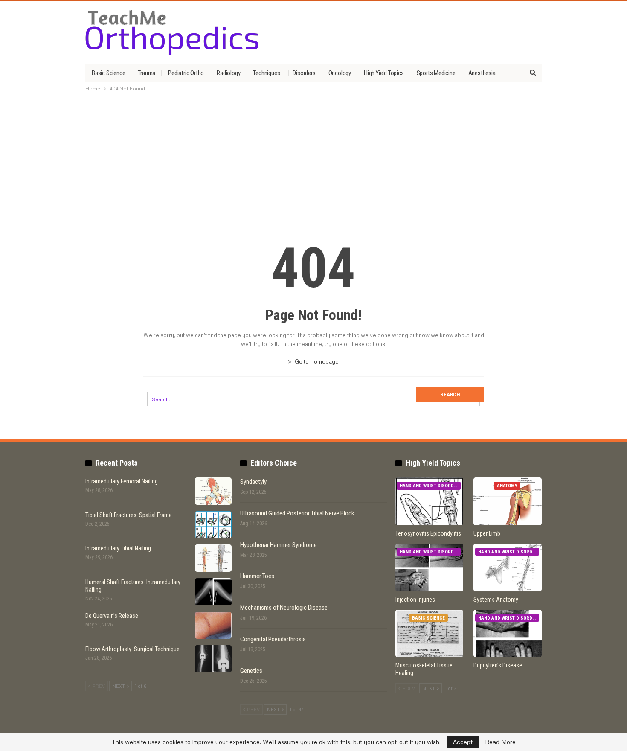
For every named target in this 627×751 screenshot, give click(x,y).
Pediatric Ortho (186, 73)
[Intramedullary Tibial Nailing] (213, 558)
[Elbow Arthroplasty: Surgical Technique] (213, 658)
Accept (463, 741)
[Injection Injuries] (429, 567)
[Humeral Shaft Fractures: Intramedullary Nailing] (213, 591)
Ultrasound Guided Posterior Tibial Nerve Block (297, 513)
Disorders (304, 73)
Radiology (228, 73)
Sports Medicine (436, 73)
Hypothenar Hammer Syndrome (278, 545)
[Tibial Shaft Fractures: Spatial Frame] (213, 525)
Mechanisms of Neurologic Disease (284, 607)
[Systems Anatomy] (507, 567)
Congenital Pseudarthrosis (273, 639)
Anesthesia (482, 73)
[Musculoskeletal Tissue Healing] (429, 634)
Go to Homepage (316, 361)
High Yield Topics (384, 73)
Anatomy (507, 486)
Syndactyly (253, 482)
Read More (500, 742)
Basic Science (108, 73)
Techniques (266, 73)
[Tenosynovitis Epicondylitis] (429, 501)
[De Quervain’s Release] (213, 625)
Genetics (251, 671)
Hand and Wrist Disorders (430, 486)
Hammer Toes (257, 576)
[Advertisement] (313, 159)
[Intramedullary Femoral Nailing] (213, 491)
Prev (98, 686)
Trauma (146, 73)
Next (119, 686)
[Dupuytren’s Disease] (507, 634)
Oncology (339, 73)
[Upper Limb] (507, 501)
